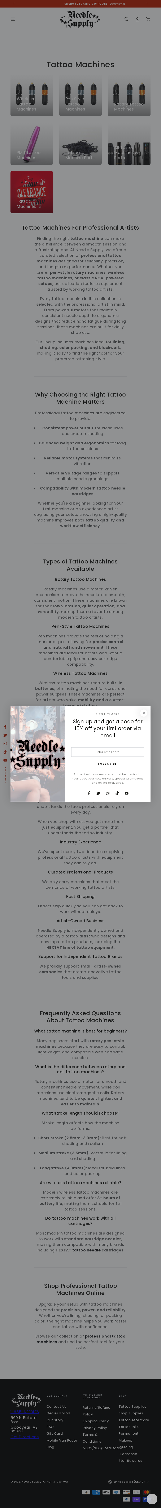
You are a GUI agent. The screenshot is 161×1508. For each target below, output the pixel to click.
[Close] (143, 713)
